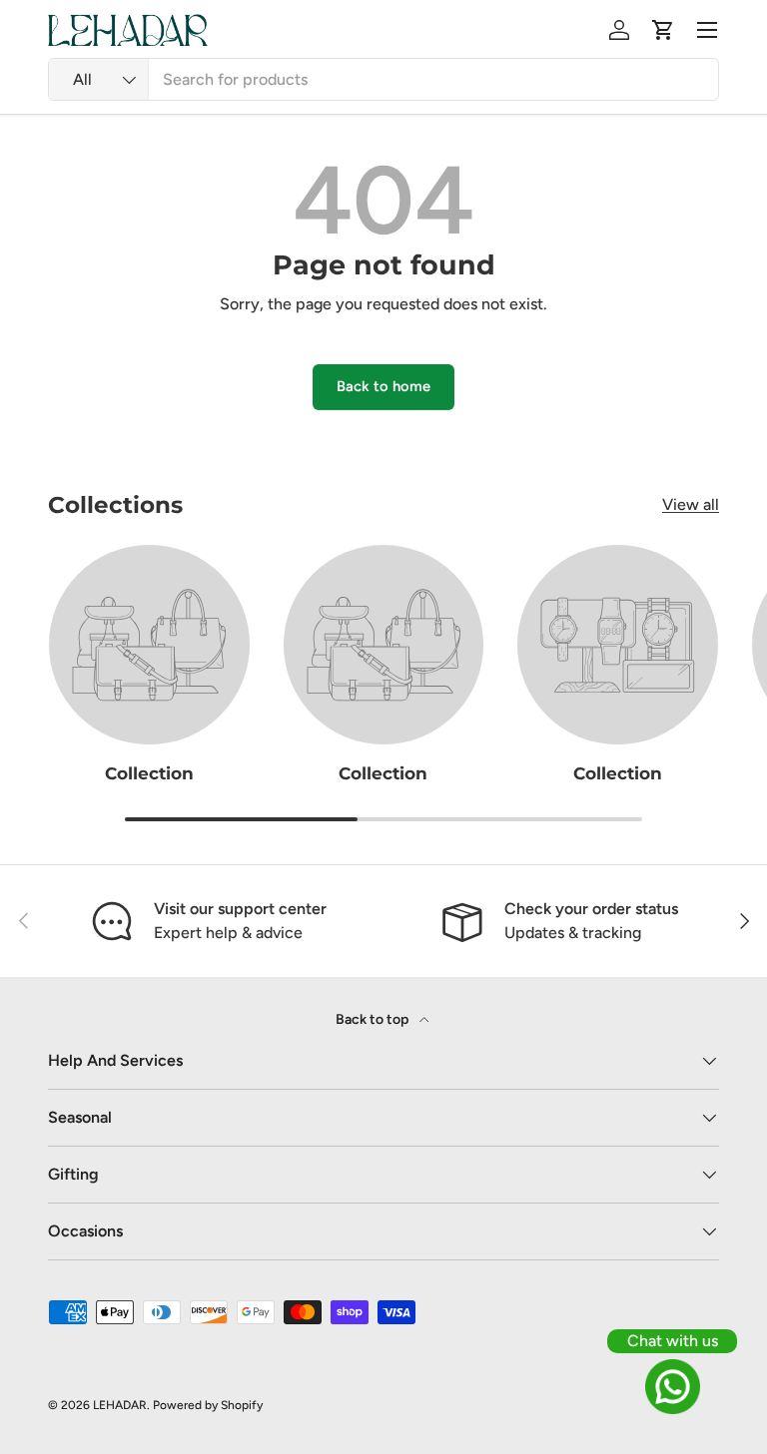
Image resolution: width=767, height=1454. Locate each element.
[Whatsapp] (672, 1386)
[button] (663, 30)
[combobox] (383, 79)
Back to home (383, 386)
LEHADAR (120, 1405)
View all (690, 504)
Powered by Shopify (208, 1405)
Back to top (373, 1019)
